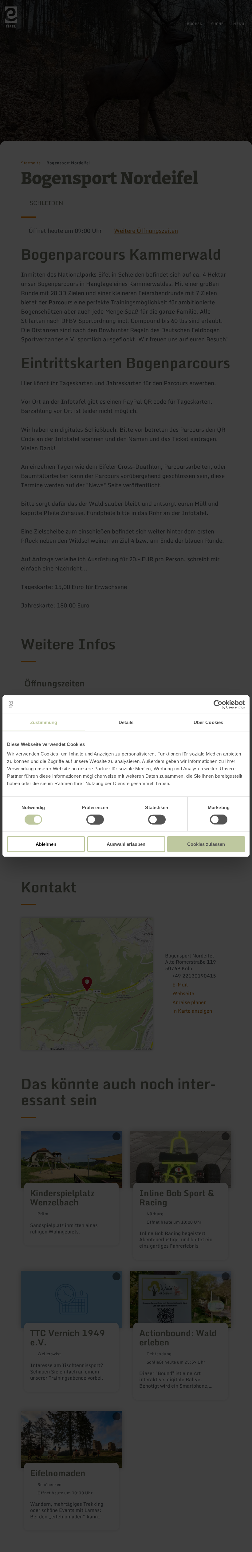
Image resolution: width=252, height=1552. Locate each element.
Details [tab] (126, 722)
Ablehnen (46, 844)
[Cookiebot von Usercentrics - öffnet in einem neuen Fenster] (218, 704)
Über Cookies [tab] (208, 722)
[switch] (95, 819)
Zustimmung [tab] (43, 722)
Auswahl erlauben (126, 844)
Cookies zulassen (206, 844)
